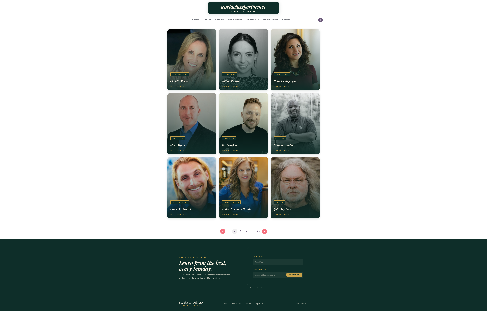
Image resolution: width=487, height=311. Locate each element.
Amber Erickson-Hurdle (236, 209)
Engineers (229, 138)
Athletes (194, 20)
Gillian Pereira (231, 81)
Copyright (259, 304)
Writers (286, 20)
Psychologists (270, 20)
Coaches (219, 20)
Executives (178, 138)
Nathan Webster (283, 145)
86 (258, 231)
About (226, 304)
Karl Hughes (229, 145)
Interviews (236, 304)
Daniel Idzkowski (180, 209)
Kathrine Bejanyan (285, 81)
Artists (207, 20)
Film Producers (180, 74)
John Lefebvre (282, 209)
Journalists (253, 20)
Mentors (279, 138)
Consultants (282, 74)
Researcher (230, 74)
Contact (248, 304)
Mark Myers (177, 145)
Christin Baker (179, 81)
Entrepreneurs (235, 20)
